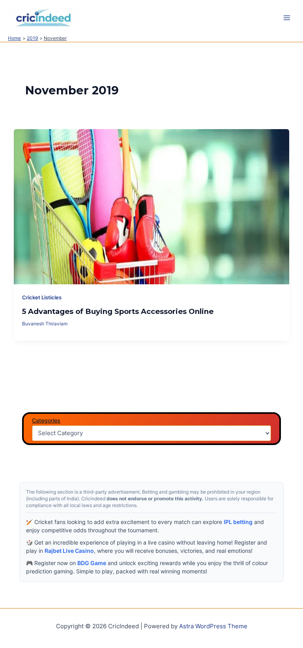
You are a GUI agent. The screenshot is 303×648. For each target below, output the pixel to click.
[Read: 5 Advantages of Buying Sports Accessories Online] (152, 206)
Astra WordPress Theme (213, 626)
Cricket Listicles (42, 298)
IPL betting (238, 521)
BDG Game (91, 563)
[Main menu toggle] (287, 17)
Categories (46, 420)
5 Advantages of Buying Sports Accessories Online (117, 311)
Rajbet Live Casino (69, 550)
